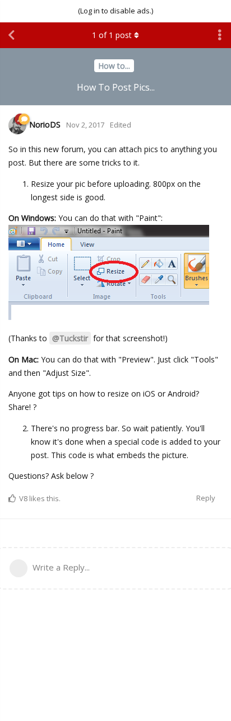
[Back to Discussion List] (11, 35)
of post (112, 35)
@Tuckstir (70, 338)
